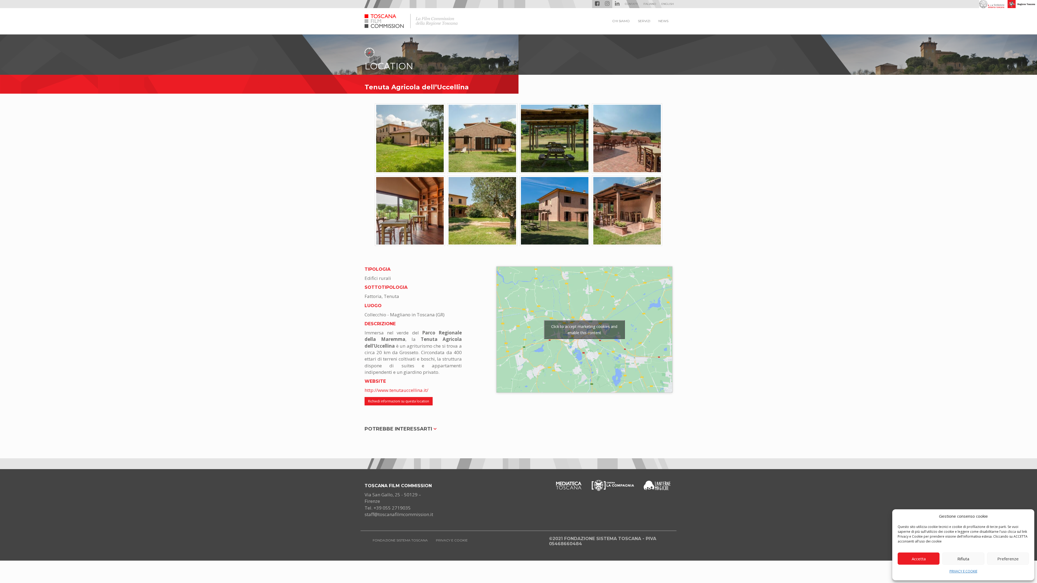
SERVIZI (644, 21)
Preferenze (1008, 558)
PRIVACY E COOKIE (963, 571)
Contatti (631, 4)
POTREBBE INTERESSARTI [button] (399, 429)
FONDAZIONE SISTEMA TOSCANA (400, 540)
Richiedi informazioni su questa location (398, 401)
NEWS (663, 21)
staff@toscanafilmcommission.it (399, 514)
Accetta (919, 558)
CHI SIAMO (621, 21)
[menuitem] (650, 4)
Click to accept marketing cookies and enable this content (584, 329)
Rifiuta (963, 558)
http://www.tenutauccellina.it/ (396, 390)
